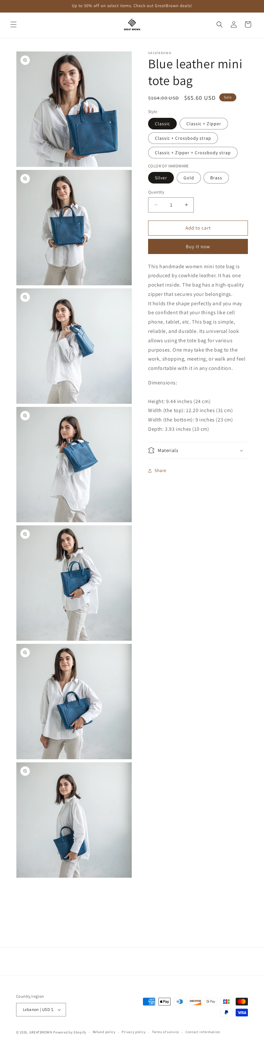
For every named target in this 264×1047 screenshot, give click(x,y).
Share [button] (160, 470)
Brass (216, 178)
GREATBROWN (40, 1032)
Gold (189, 178)
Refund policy (104, 1032)
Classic (162, 124)
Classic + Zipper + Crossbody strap (193, 153)
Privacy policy (134, 1032)
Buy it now (198, 246)
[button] (13, 24)
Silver (161, 178)
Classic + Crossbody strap (183, 138)
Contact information (202, 1032)
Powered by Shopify (69, 1032)
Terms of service (165, 1032)
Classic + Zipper (203, 124)
